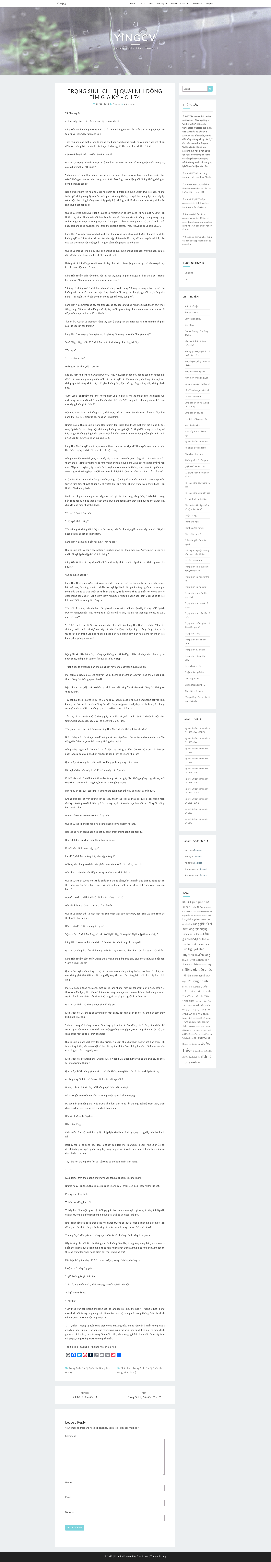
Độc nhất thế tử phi (194, 691)
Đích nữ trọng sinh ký (195, 684)
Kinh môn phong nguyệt (196, 377)
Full (186, 278)
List (151, 3)
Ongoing (189, 272)
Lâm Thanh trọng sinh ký (197, 390)
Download (197, 3)
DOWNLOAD (196, 184)
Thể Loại (160, 3)
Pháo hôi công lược (194, 454)
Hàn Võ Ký (193, 911)
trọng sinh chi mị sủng (192, 1010)
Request (210, 3)
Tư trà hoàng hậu (193, 666)
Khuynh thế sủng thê (195, 371)
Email (68, 1497)
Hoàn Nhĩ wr (197, 907)
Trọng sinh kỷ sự (192, 633)
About (142, 3)
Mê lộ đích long (200, 955)
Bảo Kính (186, 902)
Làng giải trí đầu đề (194, 412)
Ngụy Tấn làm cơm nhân (196, 441)
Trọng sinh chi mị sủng (195, 586)
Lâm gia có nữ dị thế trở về (197, 383)
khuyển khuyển (190, 919)
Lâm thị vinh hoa (193, 396)
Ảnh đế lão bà (191, 312)
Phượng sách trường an (191, 987)
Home (132, 3)
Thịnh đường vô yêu (194, 527)
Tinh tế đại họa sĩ (193, 534)
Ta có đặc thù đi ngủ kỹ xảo (197, 492)
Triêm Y (205, 1001)
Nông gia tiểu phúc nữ (195, 447)
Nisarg (162, 1556)
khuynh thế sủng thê (202, 915)
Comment (71, 1436)
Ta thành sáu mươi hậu (195, 499)
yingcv (116, 104)
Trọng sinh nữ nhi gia (195, 649)
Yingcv (61, 3)
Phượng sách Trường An (196, 460)
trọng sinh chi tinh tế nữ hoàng (197, 1018)
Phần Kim (126, 1368)
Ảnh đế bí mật (191, 306)
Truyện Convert (178, 3)
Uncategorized (192, 678)
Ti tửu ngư (198, 1001)
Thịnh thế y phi (192, 521)
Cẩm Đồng (190, 324)
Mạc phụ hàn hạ (192, 425)
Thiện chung (191, 515)
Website (69, 1512)
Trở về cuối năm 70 (193, 560)
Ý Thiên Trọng (194, 1051)
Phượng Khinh (198, 981)
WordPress (142, 1556)
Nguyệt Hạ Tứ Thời (190, 960)
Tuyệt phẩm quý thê (194, 672)
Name (68, 1482)
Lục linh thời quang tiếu (196, 419)
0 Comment (130, 104)
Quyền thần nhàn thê (195, 466)
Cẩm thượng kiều (193, 318)
